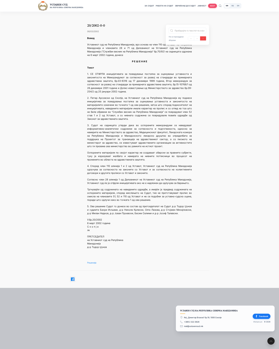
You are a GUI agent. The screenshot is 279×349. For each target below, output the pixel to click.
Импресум (257, 322)
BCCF (212, 6)
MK (227, 6)
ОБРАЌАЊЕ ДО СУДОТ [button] (185, 6)
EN (238, 6)
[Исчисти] (203, 38)
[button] (271, 341)
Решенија (91, 262)
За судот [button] (149, 6)
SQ (232, 6)
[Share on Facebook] (73, 279)
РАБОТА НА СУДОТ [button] (164, 6)
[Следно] (197, 38)
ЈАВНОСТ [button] (201, 6)
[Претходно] (191, 38)
